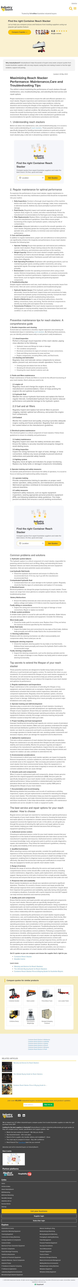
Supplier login (39, 1216)
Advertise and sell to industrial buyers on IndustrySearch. (20, 1147)
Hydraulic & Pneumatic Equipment (11, 1257)
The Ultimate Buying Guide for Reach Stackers (30, 969)
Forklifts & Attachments (8, 1254)
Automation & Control (8, 1228)
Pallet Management (45, 1240)
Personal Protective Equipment (48, 1243)
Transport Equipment (45, 1251)
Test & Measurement (45, 1249)
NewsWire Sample (7, 1198)
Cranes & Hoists (6, 1243)
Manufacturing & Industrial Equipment (12, 1275)
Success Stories (6, 1204)
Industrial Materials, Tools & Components (13, 1260)
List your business (39, 1211)
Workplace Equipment (46, 1269)
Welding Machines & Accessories (49, 1263)
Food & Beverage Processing (10, 1251)
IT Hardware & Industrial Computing (12, 1266)
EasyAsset (22, 1142)
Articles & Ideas (6, 1186)
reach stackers (36, 128)
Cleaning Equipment (7, 1234)
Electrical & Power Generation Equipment (13, 1246)
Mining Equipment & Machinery (48, 1234)
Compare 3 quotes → (19, 32)
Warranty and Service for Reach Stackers (28, 966)
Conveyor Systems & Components (11, 1240)
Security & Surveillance (46, 1246)
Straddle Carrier (19, 959)
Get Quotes (53, 178)
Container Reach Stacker (23, 957)
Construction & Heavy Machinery (11, 1237)
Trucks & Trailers (44, 1254)
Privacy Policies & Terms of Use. (37, 1280)
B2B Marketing (6, 1192)
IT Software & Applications (9, 1269)
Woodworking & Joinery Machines (49, 1266)
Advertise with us (6, 1201)
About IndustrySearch (8, 1189)
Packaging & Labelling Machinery (49, 1237)
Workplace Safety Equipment (48, 1272)
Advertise (74, 3)
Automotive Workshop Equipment (11, 1231)
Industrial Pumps (6, 1263)
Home (3, 1183)
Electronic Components (8, 1249)
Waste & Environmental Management (50, 1260)
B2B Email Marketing (8, 1195)
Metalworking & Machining (47, 1231)
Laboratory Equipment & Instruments (12, 1272)
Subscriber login (39, 1221)
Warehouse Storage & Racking (48, 1257)
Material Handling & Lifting (47, 1228)
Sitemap (4, 1207)
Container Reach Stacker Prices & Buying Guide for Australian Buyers (38, 971)
